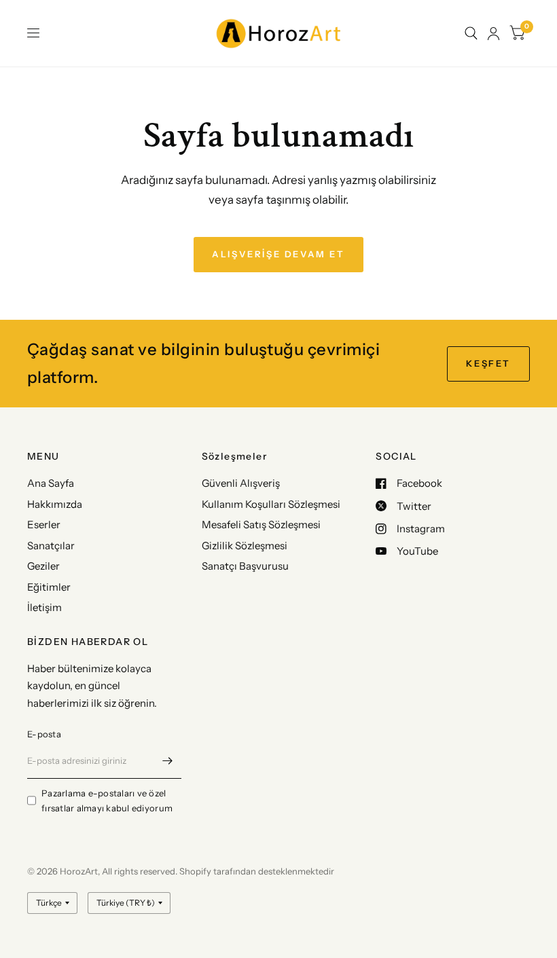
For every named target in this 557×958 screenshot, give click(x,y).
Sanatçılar (51, 545)
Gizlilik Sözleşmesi (244, 545)
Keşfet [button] (488, 363)
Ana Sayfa (50, 483)
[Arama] (471, 33)
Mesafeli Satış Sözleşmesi (261, 524)
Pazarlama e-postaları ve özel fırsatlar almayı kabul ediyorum (107, 801)
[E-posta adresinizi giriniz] (167, 761)
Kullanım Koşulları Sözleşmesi (271, 504)
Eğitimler (49, 587)
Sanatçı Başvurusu (245, 565)
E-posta (44, 734)
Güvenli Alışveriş (241, 483)
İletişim (44, 607)
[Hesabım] (493, 33)
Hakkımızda (54, 504)
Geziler (43, 565)
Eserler (43, 524)
